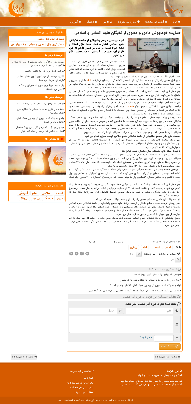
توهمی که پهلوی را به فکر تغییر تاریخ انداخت (156, 274)
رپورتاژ (24, 198)
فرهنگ (91, 22)
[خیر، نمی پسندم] (178, 259)
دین (60, 198)
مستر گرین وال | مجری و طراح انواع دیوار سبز (37, 44)
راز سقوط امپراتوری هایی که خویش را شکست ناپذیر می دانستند (40, 87)
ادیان (106, 22)
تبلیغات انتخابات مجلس (50, 39)
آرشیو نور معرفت (155, 22)
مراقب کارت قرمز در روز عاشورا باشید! (44, 71)
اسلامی (156, 247)
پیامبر (36, 198)
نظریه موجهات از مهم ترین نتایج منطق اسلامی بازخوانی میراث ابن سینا (40, 78)
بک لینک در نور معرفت (80, 383)
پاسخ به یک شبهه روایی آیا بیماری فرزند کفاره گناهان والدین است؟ (145, 285)
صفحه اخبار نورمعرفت (166, 357)
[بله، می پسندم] (139, 254)
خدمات (130, 106)
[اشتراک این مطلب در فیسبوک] (82, 253)
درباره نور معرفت (127, 22)
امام (89, 80)
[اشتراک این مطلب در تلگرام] (87, 253)
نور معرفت (173, 12)
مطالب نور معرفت (83, 392)
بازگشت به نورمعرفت (23, 357)
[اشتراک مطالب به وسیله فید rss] (71, 253)
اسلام (168, 247)
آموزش (74, 22)
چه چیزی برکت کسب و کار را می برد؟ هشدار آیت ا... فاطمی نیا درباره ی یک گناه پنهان (134, 291)
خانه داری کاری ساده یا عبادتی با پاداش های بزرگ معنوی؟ (149, 280)
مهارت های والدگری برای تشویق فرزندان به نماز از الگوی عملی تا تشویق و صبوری (38, 63)
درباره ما (88, 378)
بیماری (133, 247)
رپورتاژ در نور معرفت (81, 388)
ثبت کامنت (168, 346)
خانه (175, 22)
